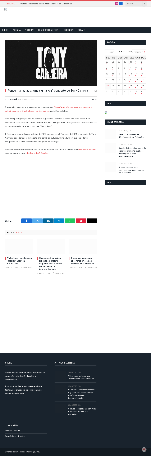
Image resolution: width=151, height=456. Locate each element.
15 (136, 74)
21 (130, 79)
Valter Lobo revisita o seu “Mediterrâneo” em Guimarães (46, 3)
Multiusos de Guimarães (37, 153)
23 (142, 79)
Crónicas (69, 30)
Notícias (29, 30)
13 (125, 74)
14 (130, 74)
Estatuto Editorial (12, 430)
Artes (94, 99)
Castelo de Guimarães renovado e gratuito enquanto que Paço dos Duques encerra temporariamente (50, 263)
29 (119, 62)
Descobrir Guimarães (49, 30)
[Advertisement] (68, 16)
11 (113, 74)
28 (113, 62)
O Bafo (81, 30)
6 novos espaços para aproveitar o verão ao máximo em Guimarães (82, 261)
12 (119, 74)
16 (142, 74)
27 (107, 62)
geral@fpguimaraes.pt (15, 393)
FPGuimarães (13, 99)
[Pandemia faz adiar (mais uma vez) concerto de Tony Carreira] (51, 63)
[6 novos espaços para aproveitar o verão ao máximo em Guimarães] (83, 246)
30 (125, 62)
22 (136, 79)
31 (130, 62)
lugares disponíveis (87, 149)
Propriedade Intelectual (15, 436)
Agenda (17, 30)
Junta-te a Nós (11, 425)
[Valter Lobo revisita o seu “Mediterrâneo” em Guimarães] (19, 246)
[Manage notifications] (144, 449)
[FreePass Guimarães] (18, 17)
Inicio (5, 30)
